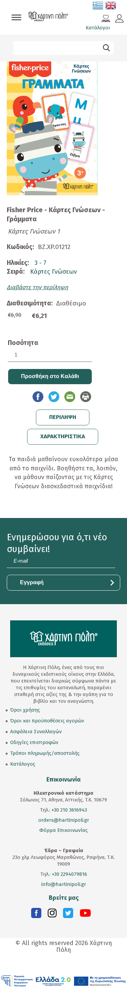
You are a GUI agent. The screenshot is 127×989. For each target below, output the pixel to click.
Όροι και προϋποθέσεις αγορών (47, 721)
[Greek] (98, 7)
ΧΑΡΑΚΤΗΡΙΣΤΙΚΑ (62, 436)
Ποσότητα (23, 343)
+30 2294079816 (68, 874)
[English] (111, 7)
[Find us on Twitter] (68, 915)
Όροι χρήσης (25, 710)
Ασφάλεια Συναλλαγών (36, 731)
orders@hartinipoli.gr (63, 820)
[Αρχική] (48, 17)
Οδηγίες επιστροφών (34, 742)
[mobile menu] (16, 18)
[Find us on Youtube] (85, 915)
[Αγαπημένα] (106, 19)
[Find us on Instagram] (52, 915)
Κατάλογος (22, 764)
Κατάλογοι (98, 28)
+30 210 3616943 (69, 810)
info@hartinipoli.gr (63, 884)
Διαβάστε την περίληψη (37, 287)
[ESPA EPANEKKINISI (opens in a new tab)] (63, 980)
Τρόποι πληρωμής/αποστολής (45, 753)
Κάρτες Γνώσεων (53, 271)
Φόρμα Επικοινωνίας (63, 830)
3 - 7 (40, 263)
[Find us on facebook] (36, 915)
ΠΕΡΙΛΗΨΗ (62, 417)
